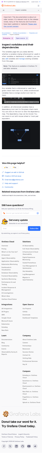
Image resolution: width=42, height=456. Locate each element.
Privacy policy (25, 233)
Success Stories (28, 352)
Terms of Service (21, 1)
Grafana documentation (19, 33)
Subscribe (34, 228)
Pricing (4, 249)
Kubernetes (6, 324)
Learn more (34, 2)
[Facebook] (4, 446)
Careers (25, 342)
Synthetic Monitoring (9, 279)
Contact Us (26, 355)
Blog (3, 342)
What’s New (6, 296)
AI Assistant (6, 255)
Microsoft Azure (7, 321)
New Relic (5, 330)
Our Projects (27, 308)
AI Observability (28, 245)
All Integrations (7, 308)
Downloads (26, 315)
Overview (5, 245)
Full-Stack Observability (31, 249)
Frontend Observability (9, 276)
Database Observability (10, 273)
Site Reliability (28, 271)
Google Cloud (6, 318)
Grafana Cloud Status (9, 299)
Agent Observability (8, 258)
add (6, 59)
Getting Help (27, 358)
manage (22, 59)
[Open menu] (38, 6)
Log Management (29, 274)
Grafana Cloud (16, 426)
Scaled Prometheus (29, 263)
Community (5, 346)
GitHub (25, 311)
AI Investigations (7, 293)
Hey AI (25, 364)
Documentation (6, 33)
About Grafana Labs (30, 339)
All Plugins (5, 311)
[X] (10, 446)
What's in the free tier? (10, 252)
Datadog (5, 327)
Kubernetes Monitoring (9, 264)
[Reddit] (35, 446)
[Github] (22, 446)
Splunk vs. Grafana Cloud (31, 402)
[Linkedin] (16, 446)
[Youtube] (29, 446)
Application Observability (10, 261)
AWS (3, 315)
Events (4, 349)
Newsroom (26, 349)
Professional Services (30, 361)
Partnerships (27, 346)
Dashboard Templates (30, 318)
